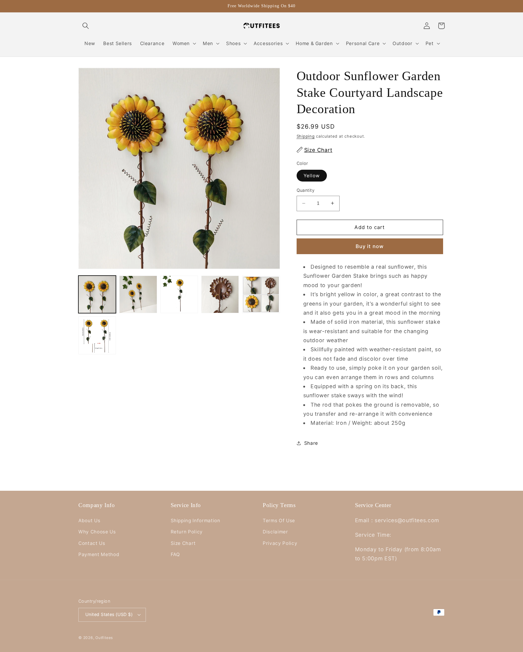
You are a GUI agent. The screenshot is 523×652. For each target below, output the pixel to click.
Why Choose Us (97, 532)
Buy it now (370, 246)
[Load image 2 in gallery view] (138, 294)
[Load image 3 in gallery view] (179, 294)
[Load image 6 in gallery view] (97, 335)
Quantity (306, 190)
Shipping (306, 135)
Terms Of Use (279, 520)
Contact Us (91, 543)
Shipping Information (195, 520)
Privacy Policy (280, 543)
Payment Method (98, 554)
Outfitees (104, 637)
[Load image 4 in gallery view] (220, 294)
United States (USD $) (109, 614)
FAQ (175, 554)
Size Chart (183, 543)
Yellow (312, 176)
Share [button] (311, 443)
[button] (85, 25)
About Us (89, 520)
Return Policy (187, 532)
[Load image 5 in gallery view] (261, 294)
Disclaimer (275, 532)
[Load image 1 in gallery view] (97, 294)
